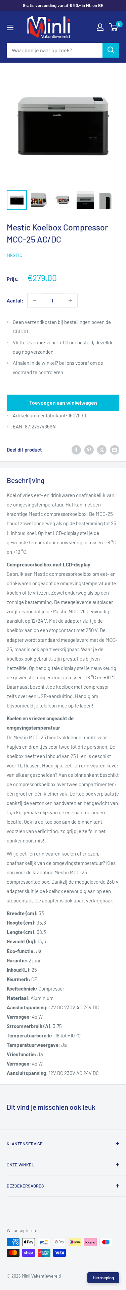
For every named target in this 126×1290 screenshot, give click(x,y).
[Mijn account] (100, 27)
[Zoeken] (110, 50)
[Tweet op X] (102, 450)
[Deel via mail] (114, 450)
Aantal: (15, 300)
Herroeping (103, 1277)
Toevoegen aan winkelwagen (63, 402)
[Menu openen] (10, 27)
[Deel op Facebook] (76, 450)
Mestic (15, 255)
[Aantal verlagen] (35, 300)
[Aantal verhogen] (70, 300)
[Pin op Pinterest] (89, 450)
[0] (114, 27)
